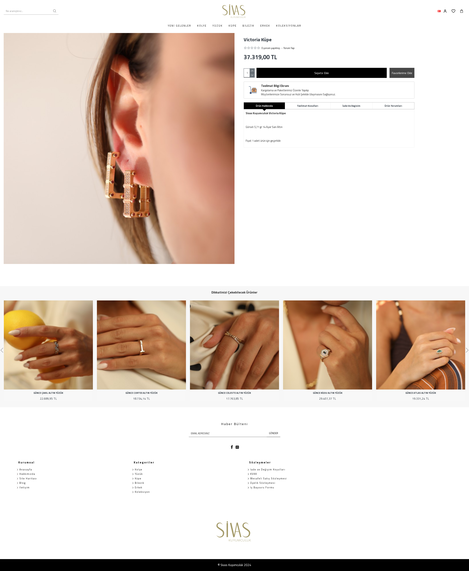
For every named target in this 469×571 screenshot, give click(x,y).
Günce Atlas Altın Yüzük (420, 392)
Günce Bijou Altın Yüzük (327, 392)
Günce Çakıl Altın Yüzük (48, 392)
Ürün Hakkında (264, 106)
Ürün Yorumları (393, 106)
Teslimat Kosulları (307, 106)
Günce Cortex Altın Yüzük (141, 392)
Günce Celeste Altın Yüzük (234, 392)
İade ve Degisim (351, 106)
